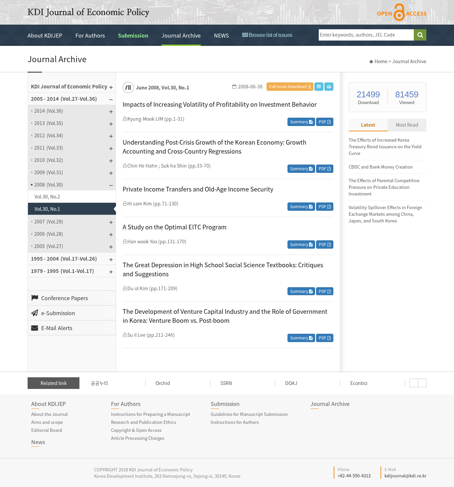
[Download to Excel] (318, 86)
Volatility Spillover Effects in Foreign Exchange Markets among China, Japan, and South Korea (385, 214)
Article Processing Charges (137, 438)
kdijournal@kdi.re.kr (405, 475)
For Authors (90, 35)
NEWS (221, 35)
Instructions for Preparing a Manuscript (150, 414)
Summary (299, 122)
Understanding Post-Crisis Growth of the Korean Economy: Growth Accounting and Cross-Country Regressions (214, 147)
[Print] (328, 86)
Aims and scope (47, 422)
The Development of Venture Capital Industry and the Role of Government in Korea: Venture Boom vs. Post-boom (225, 316)
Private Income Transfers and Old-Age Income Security (198, 188)
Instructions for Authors (235, 422)
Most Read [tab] (407, 124)
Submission (133, 35)
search (420, 35)
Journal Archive (181, 35)
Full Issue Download (287, 86)
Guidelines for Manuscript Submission (249, 414)
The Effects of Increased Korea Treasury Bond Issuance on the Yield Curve (385, 146)
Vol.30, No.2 (47, 196)
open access (401, 12)
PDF (323, 122)
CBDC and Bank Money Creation (381, 167)
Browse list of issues (269, 35)
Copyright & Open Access (136, 430)
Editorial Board (46, 430)
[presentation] (413, 383)
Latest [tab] (368, 124)
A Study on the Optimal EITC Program (175, 226)
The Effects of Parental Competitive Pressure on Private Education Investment (384, 187)
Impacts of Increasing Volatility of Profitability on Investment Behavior (220, 104)
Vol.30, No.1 (47, 208)
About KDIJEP (45, 35)
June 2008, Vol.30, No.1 (162, 87)
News (38, 442)
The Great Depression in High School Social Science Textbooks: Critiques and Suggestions (223, 269)
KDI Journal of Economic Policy (88, 12)
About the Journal (49, 414)
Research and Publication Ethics (143, 422)
